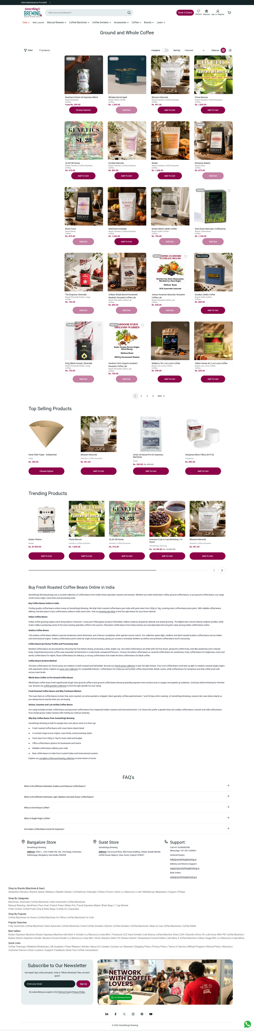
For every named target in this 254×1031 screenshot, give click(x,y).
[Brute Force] (84, 206)
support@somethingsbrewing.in (184, 868)
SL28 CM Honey (116, 539)
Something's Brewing (128, 1025)
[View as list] (230, 50)
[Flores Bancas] (213, 74)
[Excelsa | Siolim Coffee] (213, 272)
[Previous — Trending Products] (214, 570)
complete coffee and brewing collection (57, 758)
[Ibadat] (170, 140)
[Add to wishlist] (99, 59)
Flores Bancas (75, 539)
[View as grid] (223, 50)
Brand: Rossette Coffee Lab (119, 300)
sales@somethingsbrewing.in (183, 877)
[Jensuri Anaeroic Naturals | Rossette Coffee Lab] (170, 272)
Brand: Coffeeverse (203, 231)
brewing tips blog (107, 611)
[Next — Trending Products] (221, 570)
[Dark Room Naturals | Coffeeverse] (213, 206)
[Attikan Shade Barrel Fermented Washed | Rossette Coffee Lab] (127, 272)
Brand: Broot (200, 166)
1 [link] (135, 396)
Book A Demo (185, 12)
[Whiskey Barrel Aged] (127, 74)
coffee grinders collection (55, 686)
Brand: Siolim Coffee (117, 100)
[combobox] (89, 12)
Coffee (68, 102)
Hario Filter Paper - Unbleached (43, 454)
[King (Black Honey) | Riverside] (84, 340)
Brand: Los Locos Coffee (162, 366)
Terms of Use (64, 992)
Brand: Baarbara (71, 100)
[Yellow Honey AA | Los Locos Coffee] (213, 340)
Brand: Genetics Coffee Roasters (165, 100)
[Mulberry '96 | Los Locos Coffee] (170, 340)
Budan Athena (35, 539)
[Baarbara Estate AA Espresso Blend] (84, 74)
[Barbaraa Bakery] (213, 140)
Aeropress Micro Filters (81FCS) (199, 454)
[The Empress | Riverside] (84, 272)
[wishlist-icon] (198, 11)
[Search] (129, 12)
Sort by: (177, 50)
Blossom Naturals (89, 454)
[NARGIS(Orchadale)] (127, 206)
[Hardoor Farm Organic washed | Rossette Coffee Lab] (127, 340)
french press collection (124, 666)
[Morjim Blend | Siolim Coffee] (170, 206)
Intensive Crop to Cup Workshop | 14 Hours (165, 540)
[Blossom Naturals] (170, 74)
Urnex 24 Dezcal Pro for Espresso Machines (148, 455)
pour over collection (69, 669)
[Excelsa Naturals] (127, 140)
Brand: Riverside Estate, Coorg (77, 297)
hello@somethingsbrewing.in (183, 859)
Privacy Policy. (78, 992)
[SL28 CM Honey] (84, 140)
